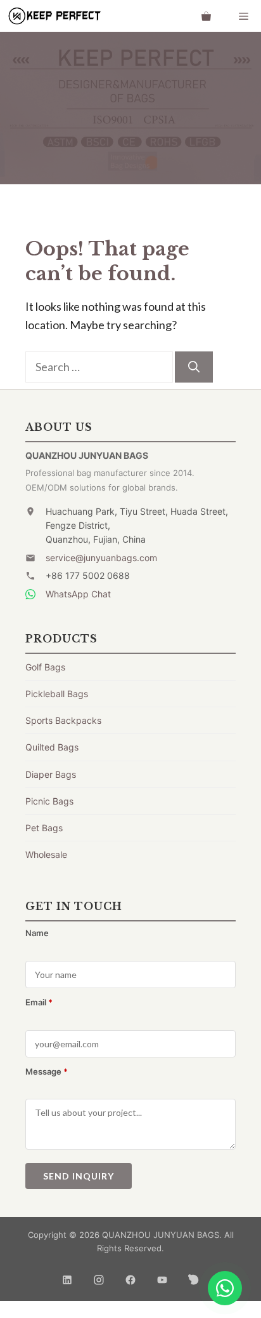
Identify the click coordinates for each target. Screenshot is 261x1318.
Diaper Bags (50, 774)
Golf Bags (45, 667)
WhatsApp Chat (78, 593)
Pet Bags (44, 827)
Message (46, 1071)
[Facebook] (130, 1275)
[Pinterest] (194, 1275)
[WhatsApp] (225, 1288)
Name (37, 933)
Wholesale (46, 854)
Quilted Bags (52, 747)
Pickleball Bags (56, 693)
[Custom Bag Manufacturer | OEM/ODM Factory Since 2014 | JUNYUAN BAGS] (53, 16)
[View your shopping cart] (206, 16)
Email (39, 1002)
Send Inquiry (78, 1176)
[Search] (194, 367)
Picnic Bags (49, 801)
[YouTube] (162, 1275)
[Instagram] (99, 1275)
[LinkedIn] (67, 1275)
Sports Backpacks (63, 720)
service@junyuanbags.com (101, 557)
